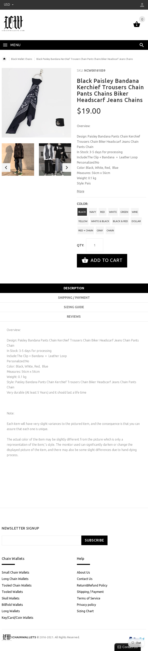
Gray (100, 230)
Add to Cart (106, 260)
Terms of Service (88, 598)
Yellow (82, 221)
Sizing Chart (85, 611)
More (80, 191)
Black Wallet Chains (21, 59)
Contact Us (84, 579)
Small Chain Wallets (15, 572)
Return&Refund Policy (92, 585)
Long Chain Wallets (15, 579)
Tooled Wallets (12, 591)
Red (102, 211)
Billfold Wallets (12, 604)
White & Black (100, 221)
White (113, 211)
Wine (135, 211)
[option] (18, 159)
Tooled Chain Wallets (17, 585)
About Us (83, 572)
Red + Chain (85, 230)
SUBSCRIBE (94, 540)
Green (124, 211)
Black (82, 211)
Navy (93, 211)
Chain (110, 230)
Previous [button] (6, 167)
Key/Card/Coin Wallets (17, 617)
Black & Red (120, 221)
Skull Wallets (10, 598)
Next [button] (66, 167)
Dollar (136, 221)
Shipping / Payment (90, 591)
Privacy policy (86, 604)
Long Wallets (11, 611)
